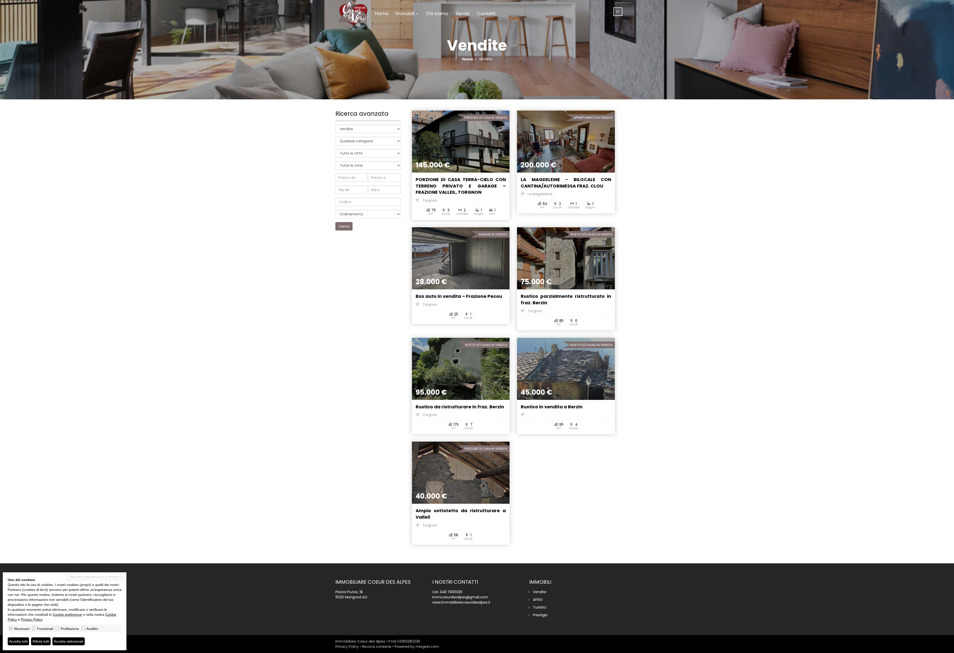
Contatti (486, 13)
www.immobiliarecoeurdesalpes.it (461, 602)
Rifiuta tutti (41, 641)
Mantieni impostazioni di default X (96, 577)
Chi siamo (437, 13)
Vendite (539, 591)
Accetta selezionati (68, 641)
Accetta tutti (18, 641)
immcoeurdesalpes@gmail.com (460, 597)
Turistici (539, 607)
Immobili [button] (406, 13)
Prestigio (540, 615)
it (617, 11)
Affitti (538, 599)
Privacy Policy (347, 646)
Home (381, 13)
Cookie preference (67, 614)
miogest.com (427, 646)
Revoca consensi (376, 646)
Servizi (463, 13)
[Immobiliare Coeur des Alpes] (353, 13)
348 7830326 (451, 591)
